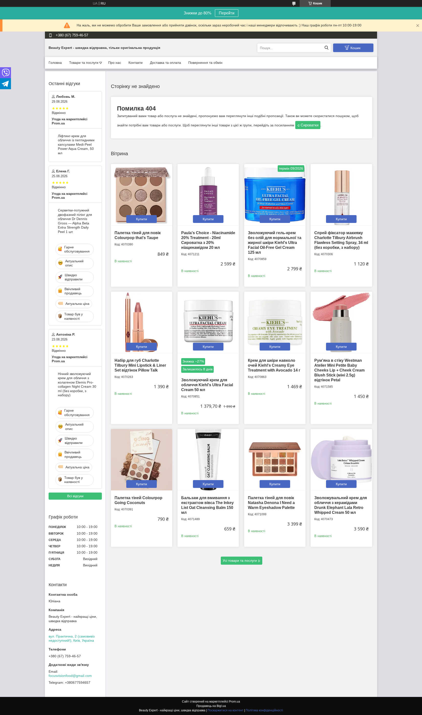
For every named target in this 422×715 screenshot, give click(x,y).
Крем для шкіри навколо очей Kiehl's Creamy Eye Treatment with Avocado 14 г (274, 365)
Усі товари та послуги (240, 560)
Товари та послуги (83, 63)
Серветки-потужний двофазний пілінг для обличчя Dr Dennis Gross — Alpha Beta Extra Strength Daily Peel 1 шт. (75, 221)
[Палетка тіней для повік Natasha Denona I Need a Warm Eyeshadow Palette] (275, 459)
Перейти (226, 13)
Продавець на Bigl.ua (211, 706)
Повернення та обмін (205, 63)
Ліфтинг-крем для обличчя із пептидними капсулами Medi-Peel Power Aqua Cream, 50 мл (76, 144)
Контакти (135, 63)
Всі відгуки (75, 496)
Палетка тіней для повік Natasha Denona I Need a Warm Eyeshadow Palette (271, 503)
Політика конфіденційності (264, 710)
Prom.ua (234, 701)
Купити (141, 219)
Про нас (114, 63)
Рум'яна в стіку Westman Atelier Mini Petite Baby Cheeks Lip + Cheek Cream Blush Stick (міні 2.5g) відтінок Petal (339, 370)
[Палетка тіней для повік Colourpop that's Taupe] (141, 194)
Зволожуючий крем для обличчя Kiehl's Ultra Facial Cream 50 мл (207, 385)
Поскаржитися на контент (225, 710)
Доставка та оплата (165, 63)
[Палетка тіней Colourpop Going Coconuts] (141, 459)
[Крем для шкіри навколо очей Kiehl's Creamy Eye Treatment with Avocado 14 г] (275, 322)
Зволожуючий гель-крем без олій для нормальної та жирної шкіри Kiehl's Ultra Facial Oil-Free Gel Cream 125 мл (274, 242)
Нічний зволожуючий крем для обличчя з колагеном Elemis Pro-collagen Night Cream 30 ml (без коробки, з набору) (77, 384)
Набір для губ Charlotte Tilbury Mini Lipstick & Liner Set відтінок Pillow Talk (140, 365)
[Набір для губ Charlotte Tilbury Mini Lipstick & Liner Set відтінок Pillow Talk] (141, 322)
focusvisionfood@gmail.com (70, 676)
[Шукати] (326, 48)
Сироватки (309, 125)
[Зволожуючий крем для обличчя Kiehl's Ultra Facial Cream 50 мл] (208, 322)
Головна (55, 63)
